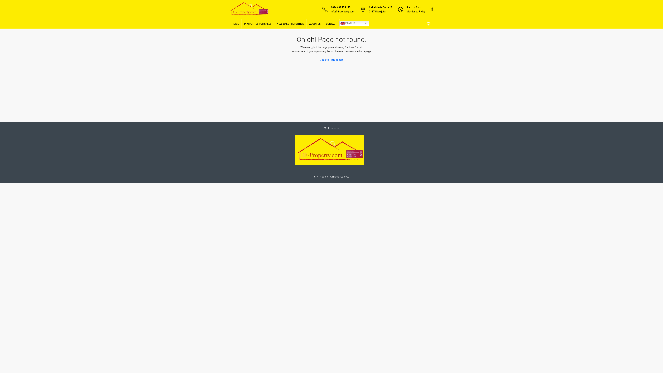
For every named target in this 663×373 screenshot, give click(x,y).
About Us (315, 23)
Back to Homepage (331, 59)
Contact (331, 23)
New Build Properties (290, 23)
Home (235, 23)
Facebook (333, 128)
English (351, 23)
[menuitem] (428, 23)
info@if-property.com (342, 11)
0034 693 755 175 (340, 7)
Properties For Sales (257, 23)
